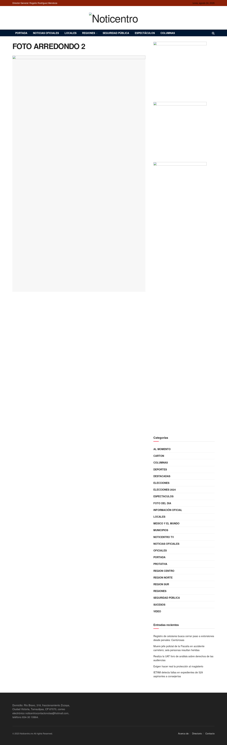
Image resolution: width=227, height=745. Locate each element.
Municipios (160, 530)
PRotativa (160, 564)
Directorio (197, 733)
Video (157, 611)
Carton (158, 456)
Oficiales (160, 550)
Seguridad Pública (116, 33)
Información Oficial (167, 510)
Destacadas (161, 476)
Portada (21, 33)
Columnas (167, 33)
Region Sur (161, 584)
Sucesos (159, 604)
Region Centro (163, 571)
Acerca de (183, 733)
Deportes (160, 469)
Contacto (210, 733)
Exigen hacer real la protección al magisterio (178, 666)
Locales (70, 33)
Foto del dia (162, 503)
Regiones (88, 33)
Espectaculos (163, 496)
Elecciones (161, 483)
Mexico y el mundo (166, 523)
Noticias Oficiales (46, 33)
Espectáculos (145, 33)
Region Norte (163, 577)
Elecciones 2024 (164, 489)
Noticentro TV (163, 537)
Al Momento (162, 449)
